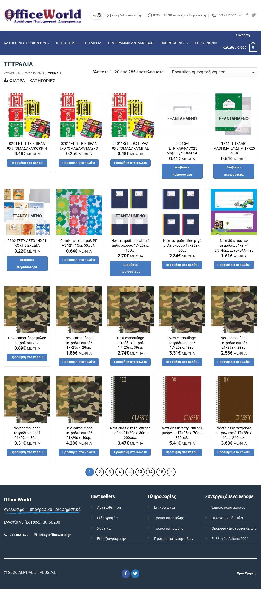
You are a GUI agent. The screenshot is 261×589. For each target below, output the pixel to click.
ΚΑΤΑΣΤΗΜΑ (66, 43)
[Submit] (99, 15)
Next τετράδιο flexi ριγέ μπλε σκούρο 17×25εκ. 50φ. (182, 245)
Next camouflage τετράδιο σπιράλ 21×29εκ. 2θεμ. (233, 343)
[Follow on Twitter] (254, 15)
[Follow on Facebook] (247, 15)
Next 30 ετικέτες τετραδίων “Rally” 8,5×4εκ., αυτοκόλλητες (234, 245)
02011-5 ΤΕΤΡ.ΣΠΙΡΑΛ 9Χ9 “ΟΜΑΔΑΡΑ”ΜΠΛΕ (130, 146)
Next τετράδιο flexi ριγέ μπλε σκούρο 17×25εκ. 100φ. (130, 245)
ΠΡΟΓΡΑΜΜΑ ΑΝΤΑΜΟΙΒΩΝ (131, 43)
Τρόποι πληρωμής (169, 528)
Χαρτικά (104, 528)
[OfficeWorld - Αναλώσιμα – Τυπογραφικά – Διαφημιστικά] (43, 15)
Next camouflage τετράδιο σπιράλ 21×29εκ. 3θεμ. (27, 433)
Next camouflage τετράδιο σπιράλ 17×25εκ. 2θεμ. (79, 343)
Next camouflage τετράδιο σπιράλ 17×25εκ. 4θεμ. (182, 343)
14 (150, 471)
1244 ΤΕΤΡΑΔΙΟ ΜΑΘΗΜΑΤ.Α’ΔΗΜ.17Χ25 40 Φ (234, 148)
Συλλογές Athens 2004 (230, 538)
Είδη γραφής (107, 518)
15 (161, 471)
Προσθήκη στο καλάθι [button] (27, 163)
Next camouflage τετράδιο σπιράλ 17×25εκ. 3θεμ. (130, 343)
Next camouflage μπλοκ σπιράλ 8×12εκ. (27, 340)
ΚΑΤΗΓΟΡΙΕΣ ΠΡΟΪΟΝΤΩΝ (25, 43)
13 (140, 471)
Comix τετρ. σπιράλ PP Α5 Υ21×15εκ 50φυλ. (78, 243)
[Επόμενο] (171, 472)
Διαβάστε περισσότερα (182, 171)
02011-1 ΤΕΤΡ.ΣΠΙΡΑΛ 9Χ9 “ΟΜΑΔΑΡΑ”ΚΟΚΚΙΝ (27, 146)
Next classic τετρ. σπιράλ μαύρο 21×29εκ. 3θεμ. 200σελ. (130, 433)
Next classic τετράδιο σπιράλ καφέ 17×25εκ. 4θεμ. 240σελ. (234, 433)
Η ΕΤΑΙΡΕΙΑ (92, 43)
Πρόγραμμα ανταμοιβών (173, 538)
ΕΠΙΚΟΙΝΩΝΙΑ (206, 43)
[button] (243, 35)
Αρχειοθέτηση (109, 507)
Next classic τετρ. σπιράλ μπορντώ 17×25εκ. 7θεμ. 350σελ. (182, 433)
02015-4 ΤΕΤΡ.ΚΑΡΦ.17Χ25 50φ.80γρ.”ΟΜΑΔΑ (182, 148)
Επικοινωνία (164, 507)
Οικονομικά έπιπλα (227, 518)
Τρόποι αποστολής (169, 518)
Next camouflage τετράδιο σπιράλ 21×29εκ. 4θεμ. (79, 433)
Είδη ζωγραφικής (111, 538)
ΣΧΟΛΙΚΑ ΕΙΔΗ (34, 73)
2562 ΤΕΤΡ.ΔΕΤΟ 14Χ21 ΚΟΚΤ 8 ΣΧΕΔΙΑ (27, 243)
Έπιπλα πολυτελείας (228, 507)
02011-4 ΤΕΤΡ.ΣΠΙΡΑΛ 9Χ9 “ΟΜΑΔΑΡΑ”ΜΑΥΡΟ (78, 146)
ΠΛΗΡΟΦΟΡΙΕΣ (172, 43)
